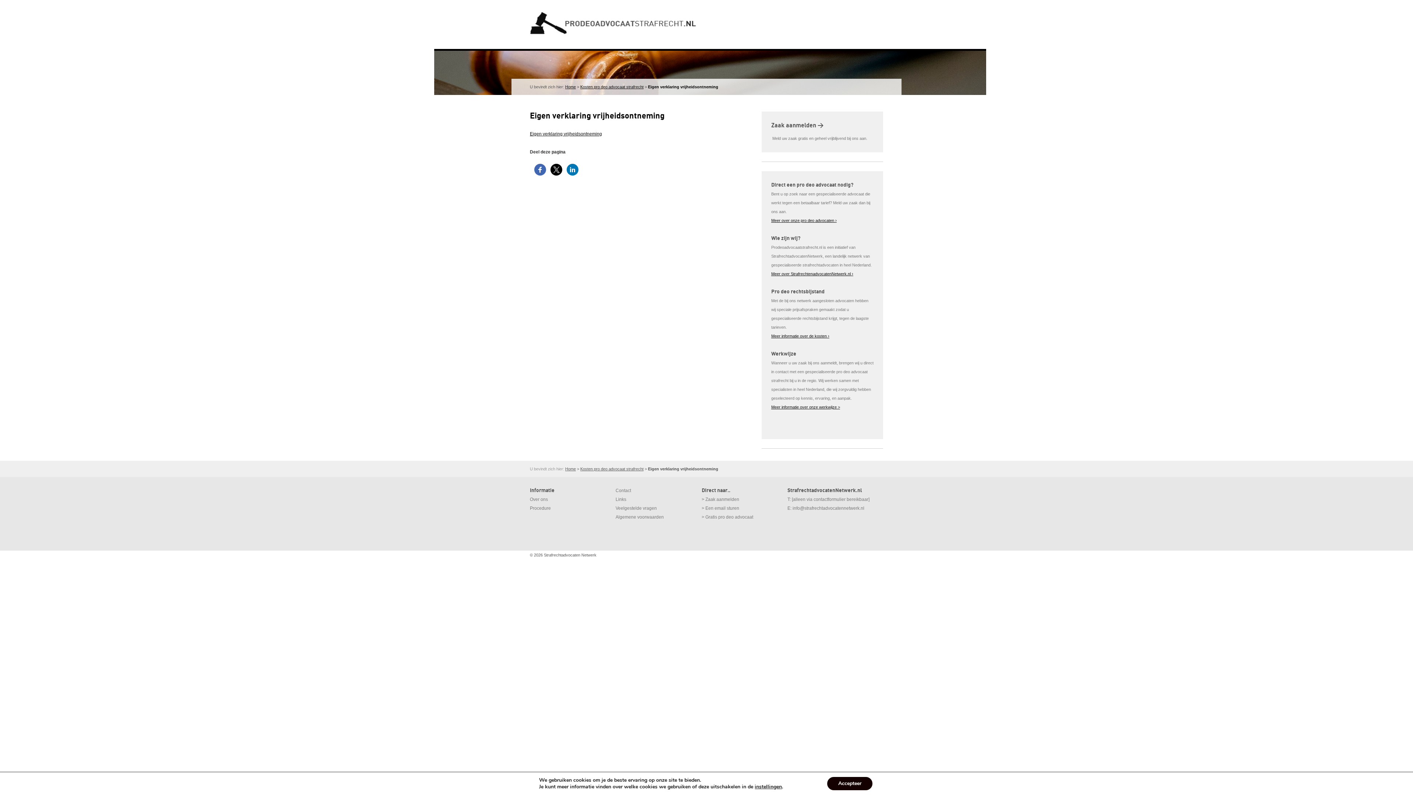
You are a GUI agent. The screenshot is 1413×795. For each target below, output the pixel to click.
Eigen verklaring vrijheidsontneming (566, 134)
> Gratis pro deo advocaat (727, 517)
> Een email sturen (720, 508)
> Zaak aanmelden (720, 499)
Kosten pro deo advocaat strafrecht (612, 87)
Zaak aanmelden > (797, 125)
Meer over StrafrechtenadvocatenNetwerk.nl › (812, 274)
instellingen (768, 787)
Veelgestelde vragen (636, 508)
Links (621, 499)
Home (570, 87)
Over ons (539, 499)
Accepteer (849, 783)
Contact (623, 490)
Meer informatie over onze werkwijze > (805, 407)
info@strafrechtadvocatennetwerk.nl (828, 508)
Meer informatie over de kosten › (800, 336)
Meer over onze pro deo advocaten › (804, 220)
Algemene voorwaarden (640, 517)
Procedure (540, 508)
